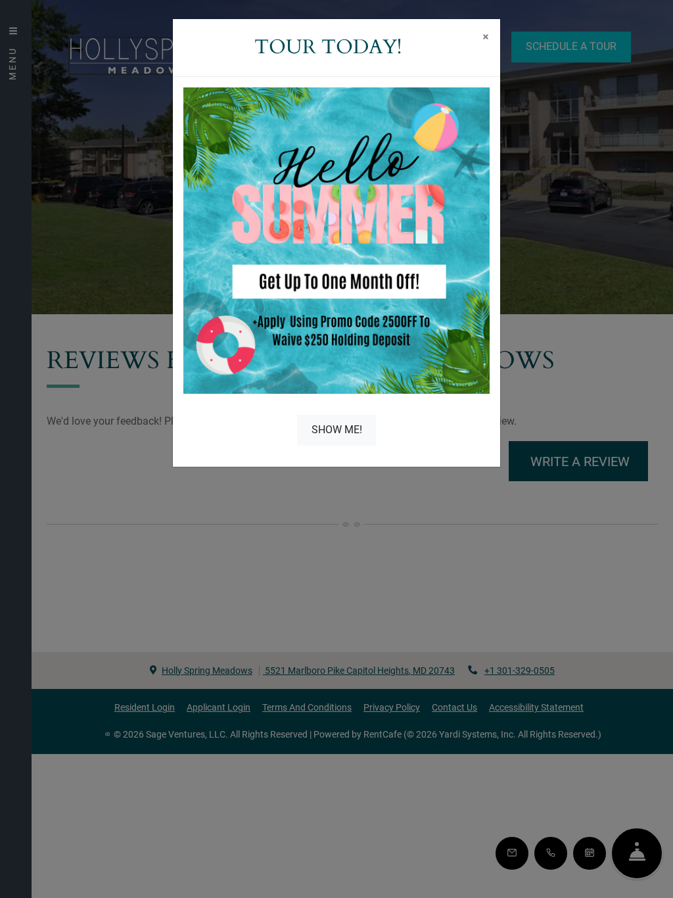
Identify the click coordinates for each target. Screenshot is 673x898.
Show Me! (337, 429)
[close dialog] (485, 38)
